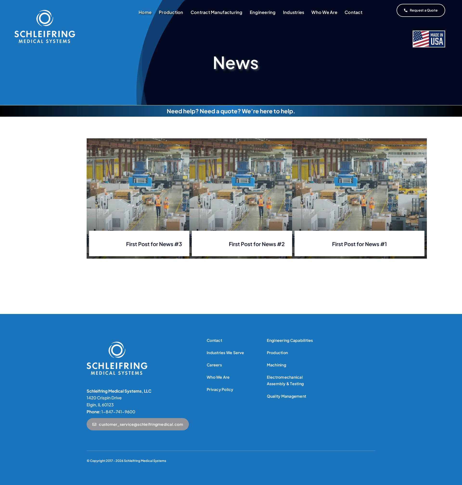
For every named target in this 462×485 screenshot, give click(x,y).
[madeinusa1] (117, 343)
